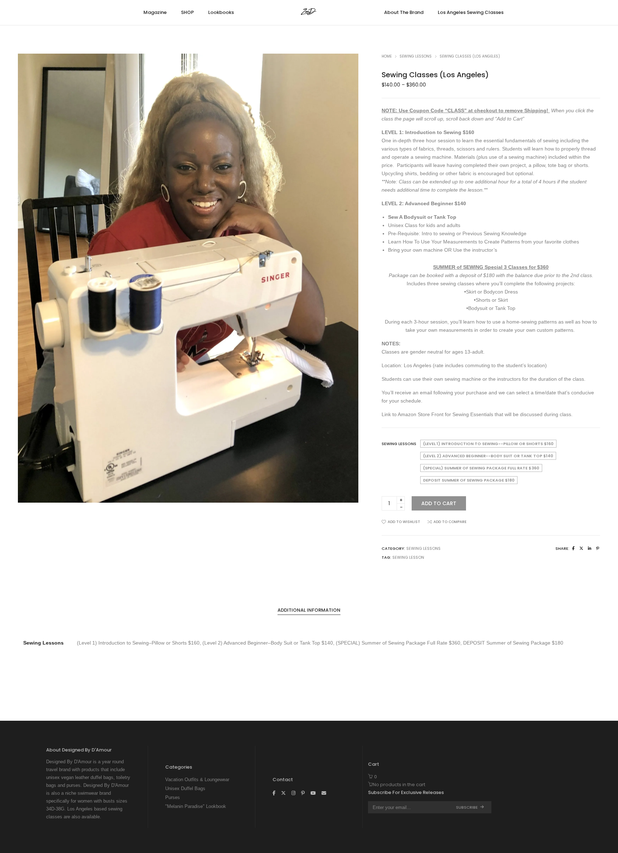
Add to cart (438, 503)
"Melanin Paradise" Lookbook (195, 806)
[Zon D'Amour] (309, 13)
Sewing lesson (408, 557)
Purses (172, 797)
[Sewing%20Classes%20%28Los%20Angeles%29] (573, 548)
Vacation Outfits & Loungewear (197, 779)
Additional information (309, 610)
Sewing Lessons (415, 56)
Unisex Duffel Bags (185, 788)
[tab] (309, 610)
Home (387, 56)
